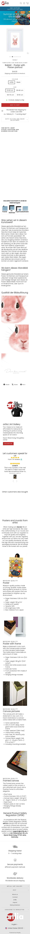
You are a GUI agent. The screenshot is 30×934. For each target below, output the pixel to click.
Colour (15, 79)
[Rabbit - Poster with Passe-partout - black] (4, 195)
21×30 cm (10, 90)
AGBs (15, 900)
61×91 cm (20, 95)
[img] (15, 458)
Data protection (15, 905)
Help (14, 890)
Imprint (15, 902)
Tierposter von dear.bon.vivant (15, 62)
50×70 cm (10, 95)
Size (15, 87)
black (18, 82)
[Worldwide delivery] (15, 874)
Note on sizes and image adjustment (15, 119)
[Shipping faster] (15, 847)
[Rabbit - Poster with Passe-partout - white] (2, 195)
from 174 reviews (14, 459)
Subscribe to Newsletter (14, 909)
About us (15, 894)
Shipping (7, 73)
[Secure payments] (15, 860)
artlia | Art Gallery (14, 886)
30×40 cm (19, 90)
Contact (15, 897)
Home (14, 60)
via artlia (8, 443)
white (11, 82)
